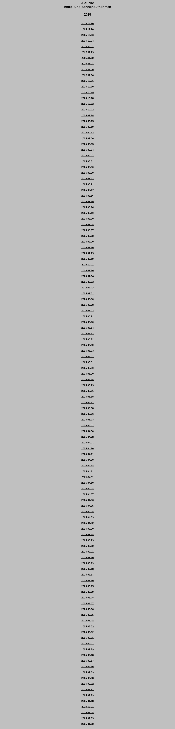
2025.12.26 (87, 35)
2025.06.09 (87, 345)
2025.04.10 (87, 482)
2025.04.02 (87, 523)
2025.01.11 (87, 706)
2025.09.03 (87, 155)
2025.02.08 (87, 678)
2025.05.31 (87, 362)
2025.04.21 (87, 454)
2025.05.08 (87, 408)
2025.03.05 (87, 614)
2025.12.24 (87, 40)
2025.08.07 (87, 230)
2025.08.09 (87, 218)
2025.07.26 (87, 247)
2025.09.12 (87, 132)
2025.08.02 (87, 236)
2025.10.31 (87, 81)
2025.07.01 (87, 293)
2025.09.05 (87, 144)
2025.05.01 (87, 425)
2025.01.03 (87, 718)
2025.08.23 (87, 178)
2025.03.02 (87, 632)
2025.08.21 (87, 184)
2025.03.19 (87, 563)
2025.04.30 (87, 431)
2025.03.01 (87, 637)
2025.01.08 (87, 712)
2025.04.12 (87, 471)
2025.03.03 (87, 626)
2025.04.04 (87, 511)
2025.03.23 (87, 540)
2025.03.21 (87, 551)
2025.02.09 (87, 672)
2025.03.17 (87, 574)
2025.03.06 (87, 609)
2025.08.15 (87, 201)
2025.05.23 (87, 385)
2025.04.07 (87, 494)
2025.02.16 (87, 666)
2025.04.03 (87, 517)
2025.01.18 (87, 701)
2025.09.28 (87, 115)
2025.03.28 (87, 534)
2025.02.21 (87, 643)
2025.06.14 (87, 327)
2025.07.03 (87, 282)
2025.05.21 (87, 391)
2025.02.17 (87, 660)
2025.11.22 (87, 58)
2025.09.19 (87, 126)
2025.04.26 (87, 448)
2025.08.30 (87, 167)
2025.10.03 (87, 104)
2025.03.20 (87, 557)
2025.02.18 (87, 655)
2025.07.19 (87, 259)
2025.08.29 (87, 172)
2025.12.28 (87, 29)
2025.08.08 (87, 224)
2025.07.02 (87, 287)
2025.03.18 (87, 569)
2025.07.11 (87, 264)
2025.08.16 (87, 195)
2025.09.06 (87, 138)
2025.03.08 (87, 597)
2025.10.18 (87, 98)
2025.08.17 (87, 190)
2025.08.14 (87, 207)
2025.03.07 (87, 603)
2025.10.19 (87, 92)
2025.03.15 (87, 586)
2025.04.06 (87, 500)
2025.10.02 (87, 109)
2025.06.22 (87, 310)
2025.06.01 (87, 356)
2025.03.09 (87, 592)
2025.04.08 (87, 488)
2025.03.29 (87, 528)
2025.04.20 (87, 459)
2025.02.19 (87, 649)
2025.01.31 (87, 689)
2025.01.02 (87, 724)
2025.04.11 (87, 477)
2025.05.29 (87, 373)
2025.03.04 (87, 620)
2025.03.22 (87, 546)
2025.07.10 (87, 270)
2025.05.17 (87, 402)
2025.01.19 (87, 695)
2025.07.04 (87, 276)
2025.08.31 (87, 161)
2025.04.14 (87, 465)
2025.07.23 (87, 253)
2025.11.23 (87, 52)
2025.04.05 (87, 505)
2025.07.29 (87, 241)
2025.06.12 (87, 339)
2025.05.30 (87, 368)
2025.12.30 (87, 23)
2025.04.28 (87, 437)
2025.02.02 (87, 683)
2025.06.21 (87, 316)
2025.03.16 (87, 580)
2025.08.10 (87, 213)
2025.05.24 (87, 379)
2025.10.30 (87, 86)
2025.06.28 (87, 304)
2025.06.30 (87, 299)
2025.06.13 (87, 333)
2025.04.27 (87, 442)
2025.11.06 (87, 69)
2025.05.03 (87, 419)
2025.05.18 (87, 396)
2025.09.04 (87, 149)
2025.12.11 (87, 46)
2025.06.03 (87, 350)
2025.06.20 (87, 322)
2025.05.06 (87, 414)
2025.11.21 (87, 63)
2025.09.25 (87, 121)
